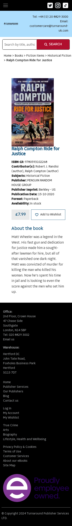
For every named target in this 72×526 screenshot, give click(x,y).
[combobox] (19, 44)
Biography (10, 434)
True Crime (10, 425)
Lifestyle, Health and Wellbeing (24, 439)
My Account (11, 413)
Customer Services (16, 456)
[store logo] (11, 24)
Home (8, 55)
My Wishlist (11, 417)
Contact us (10, 400)
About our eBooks (15, 460)
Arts (6, 430)
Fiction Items (35, 55)
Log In (7, 408)
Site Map (9, 465)
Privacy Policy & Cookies (19, 447)
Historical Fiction (59, 55)
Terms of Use (12, 451)
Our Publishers (13, 391)
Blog (6, 396)
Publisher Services (15, 387)
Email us (8, 339)
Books (19, 55)
